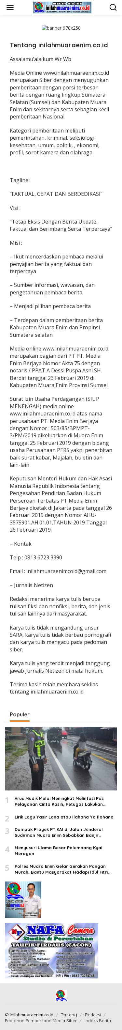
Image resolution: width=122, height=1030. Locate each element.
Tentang (69, 1014)
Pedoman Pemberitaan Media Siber (41, 1020)
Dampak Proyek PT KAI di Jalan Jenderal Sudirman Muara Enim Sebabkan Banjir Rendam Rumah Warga (59, 832)
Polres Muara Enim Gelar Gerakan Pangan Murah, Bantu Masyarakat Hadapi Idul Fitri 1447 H (61, 869)
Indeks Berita (98, 1020)
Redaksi (93, 1014)
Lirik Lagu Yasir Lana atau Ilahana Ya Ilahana (64, 816)
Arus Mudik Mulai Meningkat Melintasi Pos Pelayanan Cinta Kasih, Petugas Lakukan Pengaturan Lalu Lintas (59, 801)
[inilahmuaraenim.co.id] (62, 7)
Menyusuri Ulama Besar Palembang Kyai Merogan (58, 850)
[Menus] (10, 7)
